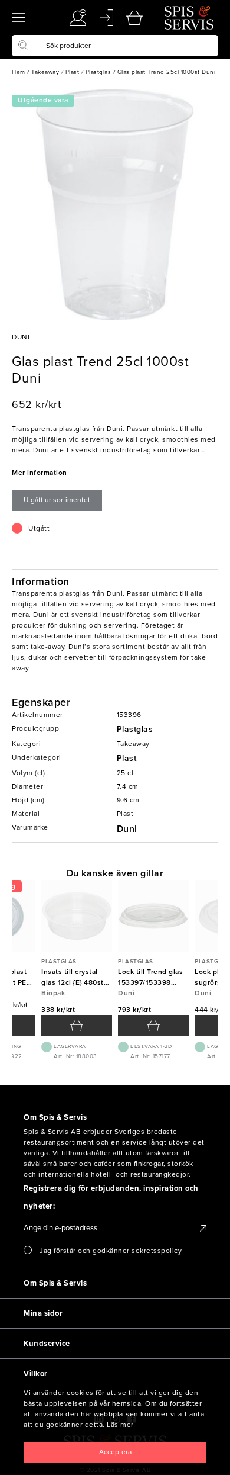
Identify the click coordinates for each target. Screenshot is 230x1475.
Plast (127, 758)
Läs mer (120, 1425)
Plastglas (135, 729)
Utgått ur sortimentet (57, 500)
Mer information (39, 472)
